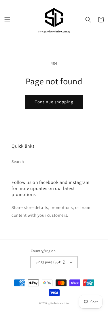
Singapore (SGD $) (50, 262)
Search (18, 161)
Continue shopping (54, 101)
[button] (7, 19)
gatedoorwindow (58, 303)
